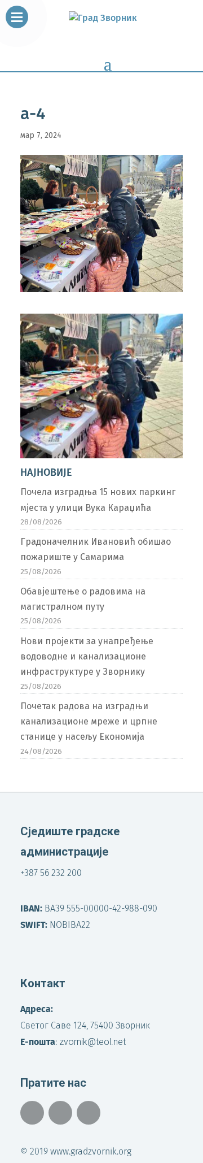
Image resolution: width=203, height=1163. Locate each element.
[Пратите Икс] (60, 1113)
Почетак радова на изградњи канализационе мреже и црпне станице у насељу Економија (88, 721)
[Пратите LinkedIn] (88, 1113)
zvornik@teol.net (92, 1041)
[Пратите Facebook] (32, 1113)
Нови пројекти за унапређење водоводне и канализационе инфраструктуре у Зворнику (86, 656)
